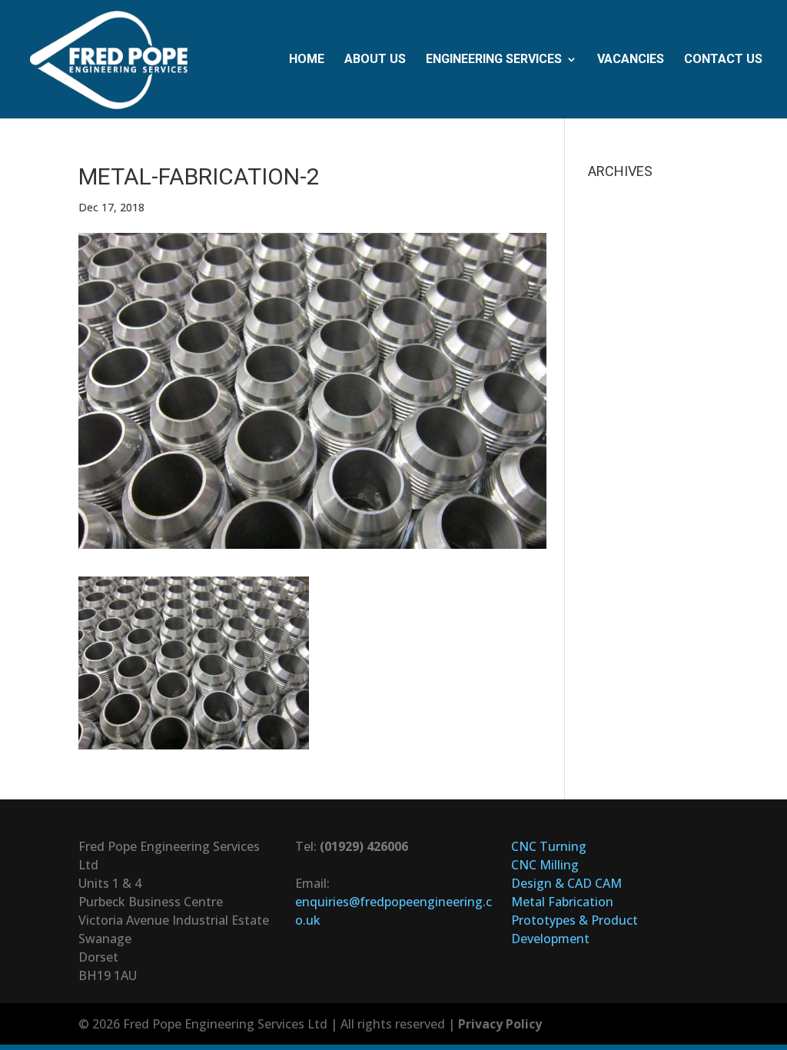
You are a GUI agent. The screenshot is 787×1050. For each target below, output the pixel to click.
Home (306, 60)
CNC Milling (545, 864)
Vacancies (630, 60)
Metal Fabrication (562, 901)
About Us (375, 60)
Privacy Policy (500, 1023)
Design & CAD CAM (566, 883)
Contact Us (723, 60)
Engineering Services (494, 60)
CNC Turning (548, 846)
